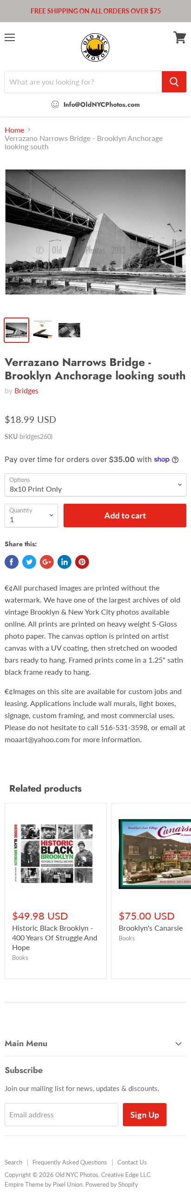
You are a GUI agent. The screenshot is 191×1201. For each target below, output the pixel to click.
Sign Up (144, 1115)
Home (14, 130)
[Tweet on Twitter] (29, 562)
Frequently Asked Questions (69, 1162)
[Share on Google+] (47, 562)
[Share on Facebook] (12, 562)
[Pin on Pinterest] (82, 562)
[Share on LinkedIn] (64, 562)
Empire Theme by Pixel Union (44, 1184)
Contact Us (132, 1162)
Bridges (26, 390)
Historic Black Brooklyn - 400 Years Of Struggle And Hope (54, 937)
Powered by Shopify (111, 1184)
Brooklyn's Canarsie (151, 927)
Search (13, 1162)
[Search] (174, 81)
